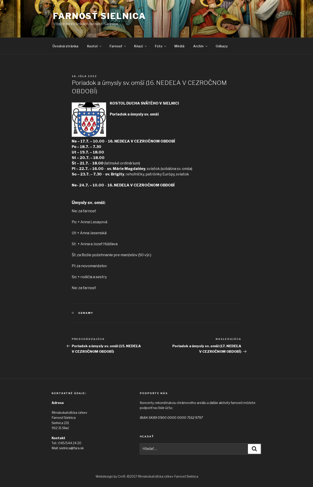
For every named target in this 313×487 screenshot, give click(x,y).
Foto (158, 46)
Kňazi (138, 46)
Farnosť (116, 46)
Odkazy (222, 46)
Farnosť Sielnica (99, 16)
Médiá (179, 46)
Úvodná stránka (65, 46)
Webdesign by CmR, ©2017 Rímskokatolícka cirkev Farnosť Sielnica (147, 476)
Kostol (92, 46)
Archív (198, 46)
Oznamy (85, 313)
